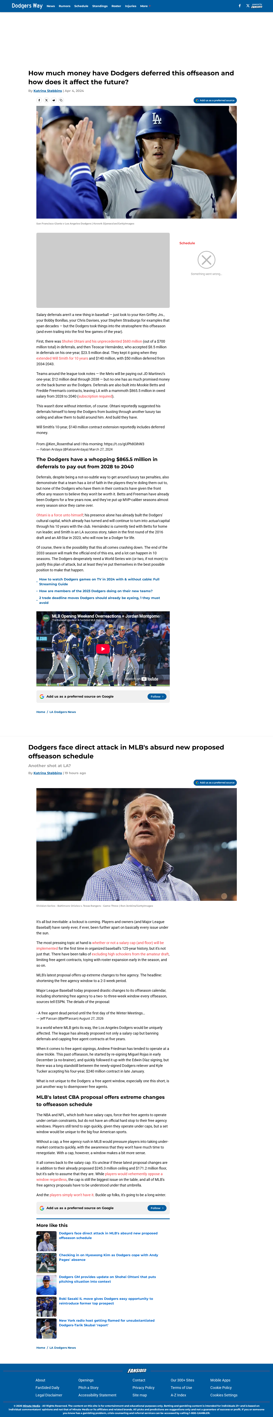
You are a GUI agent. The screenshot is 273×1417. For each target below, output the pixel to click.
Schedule (81, 6)
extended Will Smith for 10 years (62, 358)
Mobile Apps (220, 1380)
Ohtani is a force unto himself (59, 515)
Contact (139, 1380)
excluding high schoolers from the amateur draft (130, 954)
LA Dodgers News (63, 712)
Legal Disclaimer (49, 1395)
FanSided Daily (47, 1387)
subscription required (95, 396)
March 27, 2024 (101, 449)
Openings (86, 1380)
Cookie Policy (221, 1387)
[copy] (61, 100)
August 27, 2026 (91, 1018)
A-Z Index (178, 1395)
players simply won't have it (72, 1195)
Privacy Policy (144, 1387)
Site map (140, 1395)
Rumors (64, 6)
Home (40, 712)
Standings (100, 6)
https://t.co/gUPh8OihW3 (124, 444)
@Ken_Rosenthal (59, 444)
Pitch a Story (88, 1387)
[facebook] (240, 5)
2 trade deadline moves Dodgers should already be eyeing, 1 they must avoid (99, 600)
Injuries (130, 6)
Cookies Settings (223, 1395)
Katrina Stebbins (48, 91)
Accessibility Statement (97, 1395)
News (51, 6)
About (40, 1380)
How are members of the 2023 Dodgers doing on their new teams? (96, 591)
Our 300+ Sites (182, 1380)
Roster (116, 6)
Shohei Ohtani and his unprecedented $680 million (102, 341)
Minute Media (31, 1405)
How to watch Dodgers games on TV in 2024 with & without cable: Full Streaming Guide (99, 581)
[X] (248, 5)
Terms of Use (181, 1387)
